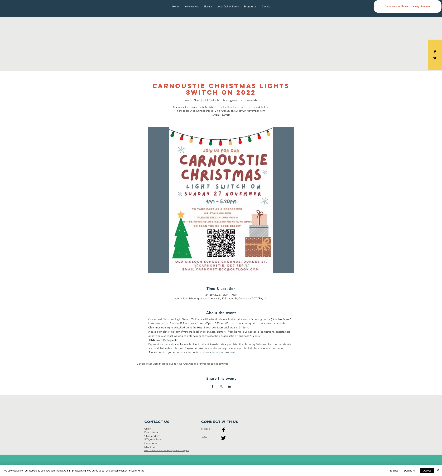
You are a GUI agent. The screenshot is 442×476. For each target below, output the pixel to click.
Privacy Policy (136, 470)
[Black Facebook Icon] (435, 51)
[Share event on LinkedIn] (229, 386)
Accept (427, 470)
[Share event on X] (221, 386)
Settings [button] (394, 470)
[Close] (438, 470)
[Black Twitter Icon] (435, 58)
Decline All (409, 470)
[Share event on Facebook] (212, 386)
